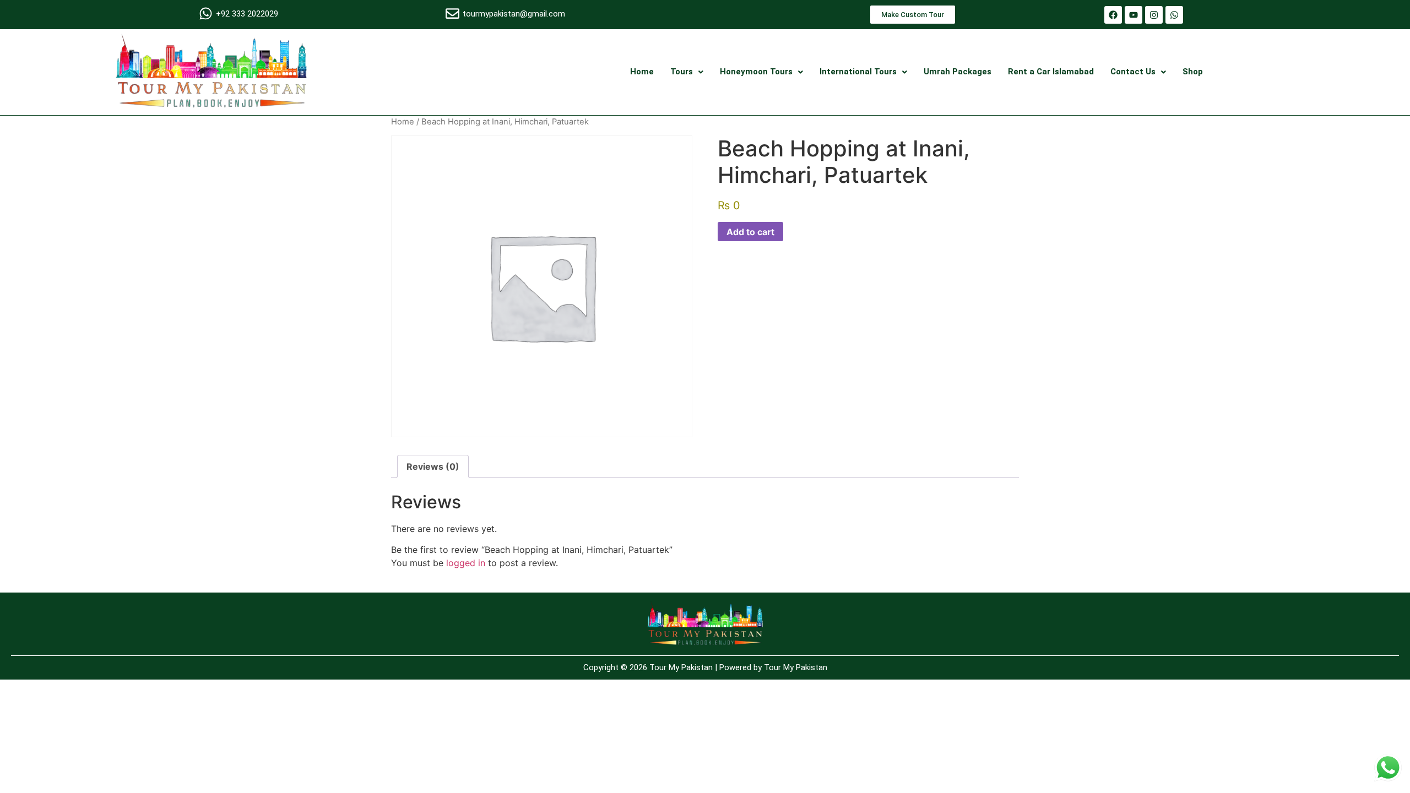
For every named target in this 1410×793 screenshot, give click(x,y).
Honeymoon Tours (756, 72)
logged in (465, 562)
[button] (687, 71)
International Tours (858, 72)
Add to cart (750, 231)
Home (642, 72)
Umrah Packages (957, 72)
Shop (1193, 72)
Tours (681, 72)
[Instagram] (1154, 15)
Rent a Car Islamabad (1051, 72)
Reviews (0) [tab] (432, 466)
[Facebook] (1113, 15)
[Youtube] (1133, 15)
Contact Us (1133, 72)
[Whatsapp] (1174, 15)
